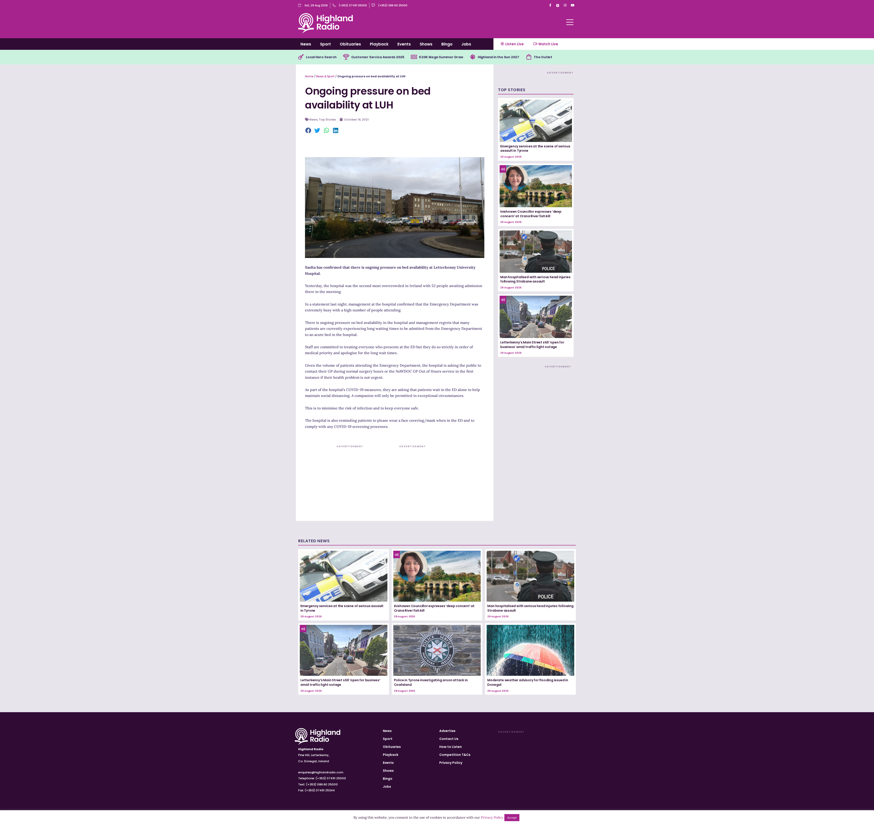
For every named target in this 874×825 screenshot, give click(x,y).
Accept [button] (512, 818)
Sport (325, 44)
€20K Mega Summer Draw (441, 57)
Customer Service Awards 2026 (377, 57)
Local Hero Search (321, 57)
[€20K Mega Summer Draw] (414, 57)
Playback (379, 44)
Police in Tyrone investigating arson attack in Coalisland (431, 682)
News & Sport (325, 76)
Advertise (447, 731)
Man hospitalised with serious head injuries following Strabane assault (535, 279)
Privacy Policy (450, 762)
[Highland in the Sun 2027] (472, 57)
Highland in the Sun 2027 (498, 57)
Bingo (446, 44)
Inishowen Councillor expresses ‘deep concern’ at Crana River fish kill (530, 213)
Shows (426, 44)
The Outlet (543, 57)
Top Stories (327, 119)
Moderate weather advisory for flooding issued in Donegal (527, 682)
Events (404, 44)
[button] (308, 130)
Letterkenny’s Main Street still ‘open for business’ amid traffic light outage (532, 344)
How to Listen (450, 746)
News (305, 44)
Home (309, 76)
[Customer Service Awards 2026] (346, 57)
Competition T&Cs (454, 754)
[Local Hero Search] (301, 57)
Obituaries (350, 44)
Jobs (466, 44)
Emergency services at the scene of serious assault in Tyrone (535, 148)
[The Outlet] (528, 57)
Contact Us (448, 739)
